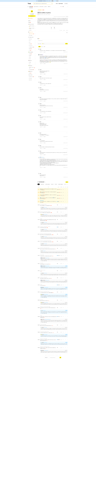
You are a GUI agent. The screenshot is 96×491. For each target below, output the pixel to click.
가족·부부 (56, 184)
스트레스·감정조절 (47, 184)
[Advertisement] (53, 35)
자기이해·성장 (65, 184)
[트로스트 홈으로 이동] (29, 3)
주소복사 (67, 16)
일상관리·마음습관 (60, 184)
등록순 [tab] (44, 46)
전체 (38, 184)
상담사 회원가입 (60, 3)
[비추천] (42, 52)
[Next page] (60, 355)
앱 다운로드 (66, 3)
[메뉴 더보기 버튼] (67, 49)
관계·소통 (52, 184)
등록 (66, 43)
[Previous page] (45, 355)
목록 (66, 32)
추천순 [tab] (39, 46)
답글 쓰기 (45, 63)
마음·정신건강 (42, 184)
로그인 (57, 3)
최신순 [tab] (42, 46)
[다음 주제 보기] (67, 184)
